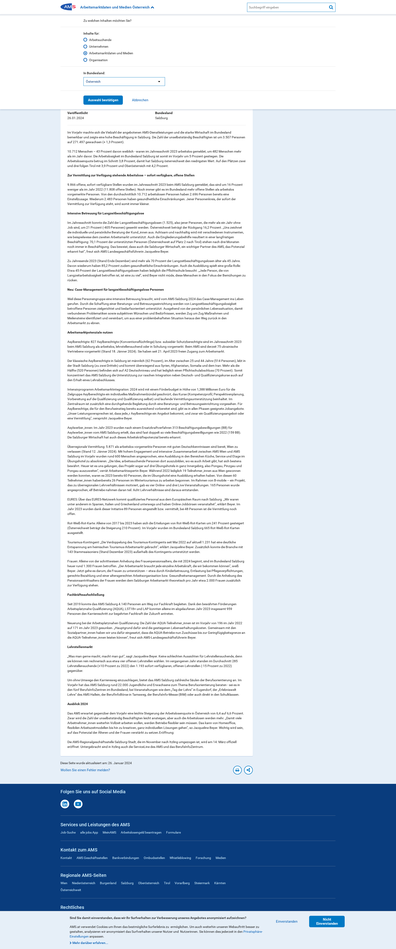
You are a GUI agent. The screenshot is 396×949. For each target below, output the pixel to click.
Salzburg (127, 883)
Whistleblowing (180, 858)
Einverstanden (286, 921)
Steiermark (202, 883)
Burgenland (108, 883)
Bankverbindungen (125, 858)
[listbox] (124, 81)
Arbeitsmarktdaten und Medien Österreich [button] (115, 7)
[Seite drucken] (237, 770)
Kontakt (66, 858)
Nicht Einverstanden (327, 921)
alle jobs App (89, 832)
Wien (63, 883)
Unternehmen (98, 46)
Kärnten (220, 883)
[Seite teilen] (248, 770)
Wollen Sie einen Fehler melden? (85, 770)
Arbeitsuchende (100, 40)
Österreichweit (70, 890)
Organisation (98, 60)
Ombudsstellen (154, 858)
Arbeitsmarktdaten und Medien (111, 53)
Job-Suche (68, 832)
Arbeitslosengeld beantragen (141, 832)
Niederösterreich (83, 883)
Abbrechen (140, 100)
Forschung (203, 858)
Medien (221, 858)
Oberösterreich (148, 883)
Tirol (167, 883)
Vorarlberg (182, 883)
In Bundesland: (94, 73)
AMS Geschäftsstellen (92, 858)
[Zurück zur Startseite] (69, 7)
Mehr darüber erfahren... (90, 942)
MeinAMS (109, 832)
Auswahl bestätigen (103, 100)
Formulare (173, 832)
